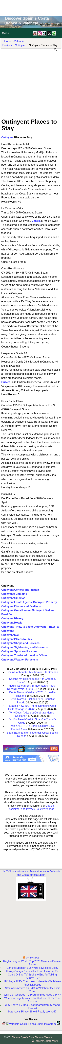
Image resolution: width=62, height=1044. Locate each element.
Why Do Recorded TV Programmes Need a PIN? (32, 994)
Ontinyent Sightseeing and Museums (24, 647)
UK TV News (32, 957)
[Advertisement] (31, 7)
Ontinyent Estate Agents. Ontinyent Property (29, 602)
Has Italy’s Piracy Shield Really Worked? (32, 1011)
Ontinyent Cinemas (13, 598)
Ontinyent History (12, 618)
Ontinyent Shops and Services (20, 643)
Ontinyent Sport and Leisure (19, 651)
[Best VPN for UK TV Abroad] (31, 761)
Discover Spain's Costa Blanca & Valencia (32, 1037)
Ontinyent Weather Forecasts (19, 659)
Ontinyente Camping (14, 593)
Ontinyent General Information (20, 589)
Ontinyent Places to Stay (16, 639)
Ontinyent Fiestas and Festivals (21, 606)
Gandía (36, 220)
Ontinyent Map (10, 635)
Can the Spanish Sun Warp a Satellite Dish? (32, 967)
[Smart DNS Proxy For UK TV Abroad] (31, 753)
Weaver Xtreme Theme (47, 1041)
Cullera (5, 382)
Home (7, 41)
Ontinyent (20, 45)
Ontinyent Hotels (11, 622)
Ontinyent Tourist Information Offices (24, 655)
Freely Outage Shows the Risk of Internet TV (32, 971)
